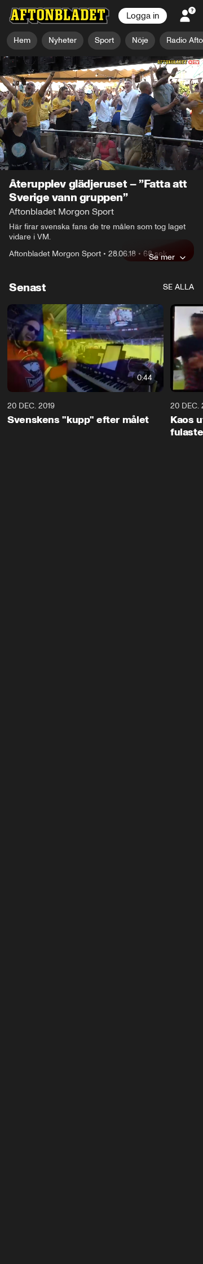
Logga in (142, 16)
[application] (101, 113)
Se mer (162, 257)
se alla (178, 287)
